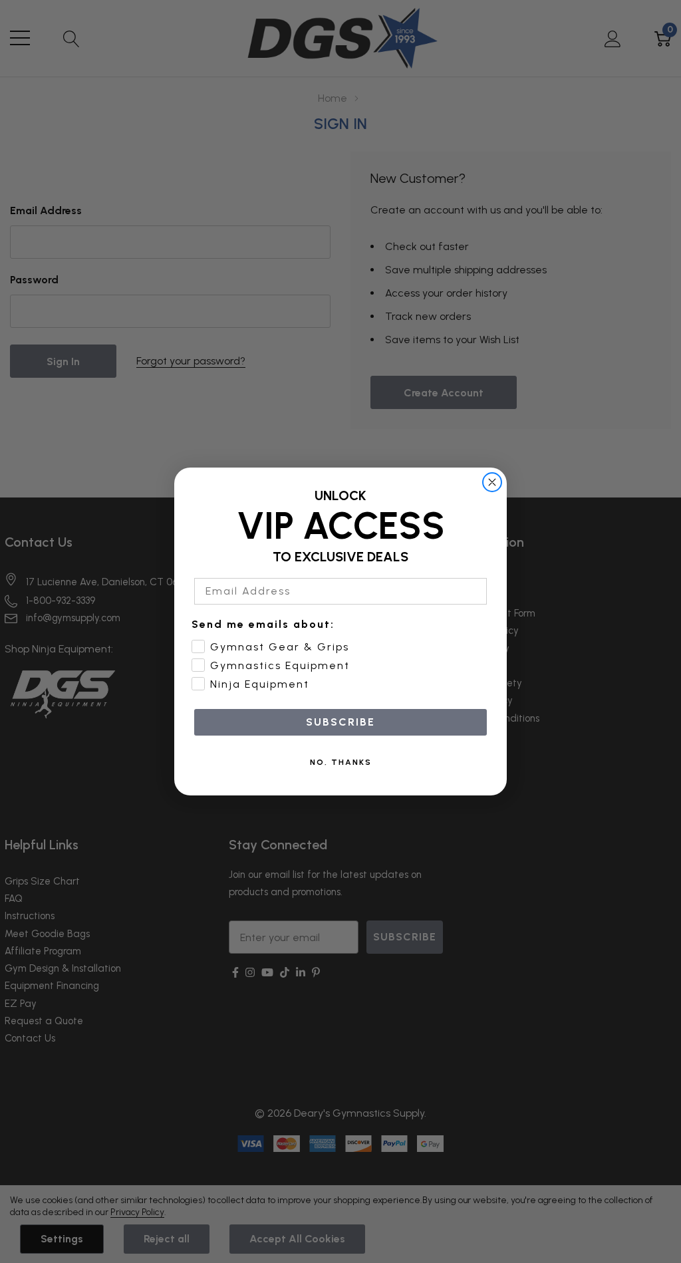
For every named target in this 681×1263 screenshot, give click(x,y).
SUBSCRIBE (340, 722)
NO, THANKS (341, 762)
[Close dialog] (492, 482)
